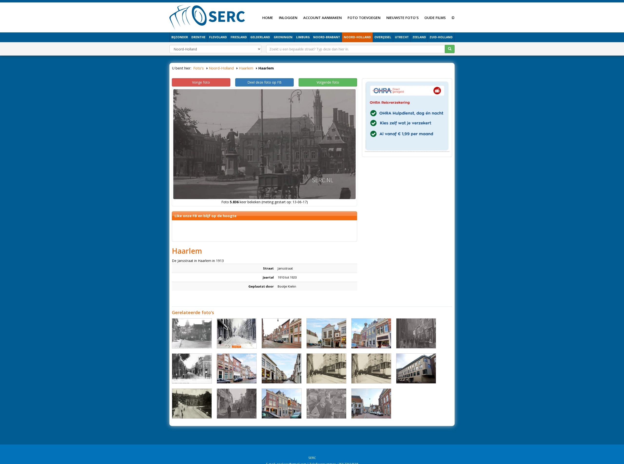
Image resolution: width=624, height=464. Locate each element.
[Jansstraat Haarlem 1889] (192, 368)
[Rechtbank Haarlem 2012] (416, 368)
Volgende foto (328, 82)
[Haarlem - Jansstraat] (282, 333)
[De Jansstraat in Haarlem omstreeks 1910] (371, 368)
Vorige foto (201, 82)
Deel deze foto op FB (264, 82)
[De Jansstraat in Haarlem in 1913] (416, 333)
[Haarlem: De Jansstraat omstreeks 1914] (237, 333)
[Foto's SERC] (207, 17)
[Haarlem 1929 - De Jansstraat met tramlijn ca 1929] (192, 333)
